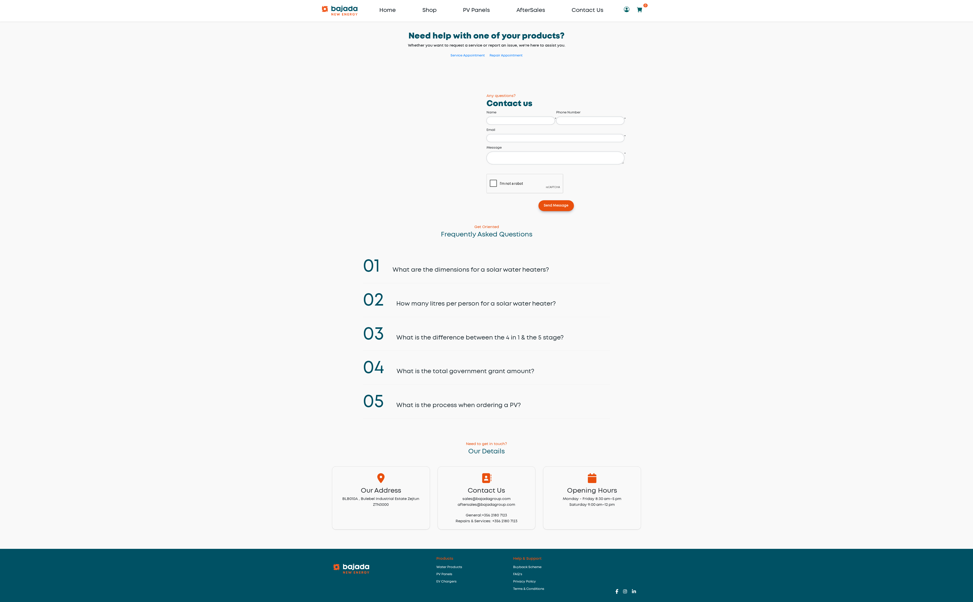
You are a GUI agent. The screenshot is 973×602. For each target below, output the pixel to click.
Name (491, 112)
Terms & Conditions (528, 589)
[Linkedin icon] (634, 592)
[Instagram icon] (627, 592)
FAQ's (517, 574)
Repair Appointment (506, 55)
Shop (429, 10)
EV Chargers (446, 581)
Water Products (449, 567)
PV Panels (476, 10)
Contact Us (587, 10)
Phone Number (568, 112)
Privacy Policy (524, 581)
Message (494, 147)
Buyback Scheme (527, 567)
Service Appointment (468, 55)
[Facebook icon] (619, 592)
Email (490, 130)
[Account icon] (627, 10)
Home (387, 10)
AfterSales (530, 10)
